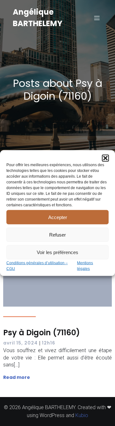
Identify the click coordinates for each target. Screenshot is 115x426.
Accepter (57, 217)
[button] (105, 158)
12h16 (48, 343)
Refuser (57, 234)
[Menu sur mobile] (96, 17)
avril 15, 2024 (20, 343)
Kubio (81, 415)
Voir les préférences (57, 252)
